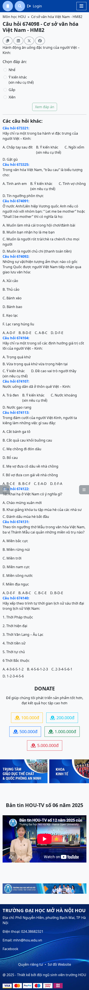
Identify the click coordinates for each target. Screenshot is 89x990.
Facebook (10, 948)
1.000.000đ (62, 731)
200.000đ (62, 718)
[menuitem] (8, 6)
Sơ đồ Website (59, 964)
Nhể (12, 69)
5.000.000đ (45, 745)
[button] (8, 6)
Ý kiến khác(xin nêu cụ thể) (21, 80)
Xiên (12, 97)
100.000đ (27, 718)
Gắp (12, 89)
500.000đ (25, 731)
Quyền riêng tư (30, 964)
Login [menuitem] (34, 6)
